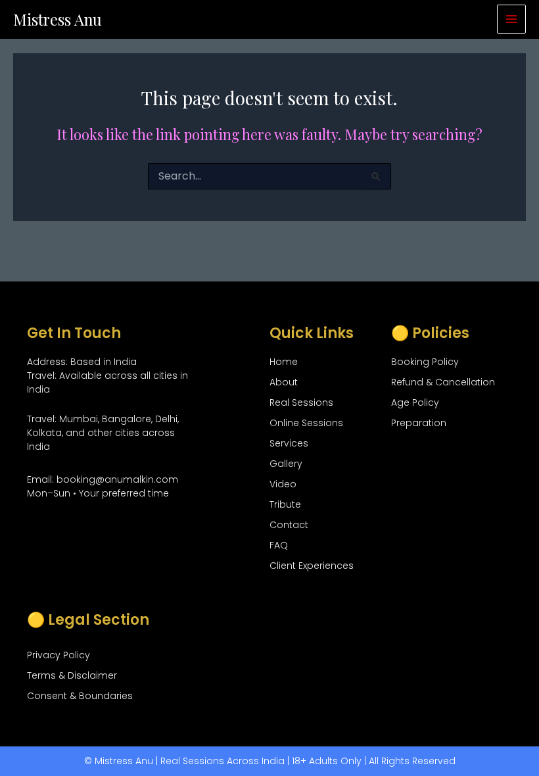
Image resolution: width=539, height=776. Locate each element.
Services (289, 443)
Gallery (286, 463)
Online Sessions (306, 422)
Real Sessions (301, 402)
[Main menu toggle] (511, 19)
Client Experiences (312, 565)
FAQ (279, 545)
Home (284, 361)
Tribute (285, 504)
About (284, 382)
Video (283, 484)
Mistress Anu (57, 19)
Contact (289, 524)
